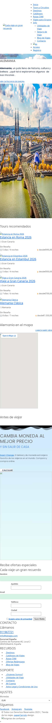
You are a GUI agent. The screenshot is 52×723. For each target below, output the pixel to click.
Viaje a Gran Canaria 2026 (17, 281)
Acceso (36, 47)
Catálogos (38, 13)
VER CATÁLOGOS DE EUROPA (12, 81)
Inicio (35, 4)
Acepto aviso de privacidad (20, 619)
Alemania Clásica (11, 303)
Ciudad (14, 610)
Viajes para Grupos (42, 19)
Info (35, 22)
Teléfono (14, 602)
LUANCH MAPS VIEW (43, 330)
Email (2, 592)
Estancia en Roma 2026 (15, 237)
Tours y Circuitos (41, 7)
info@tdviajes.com (9, 635)
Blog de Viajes (43, 37)
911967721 (7, 632)
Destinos (37, 10)
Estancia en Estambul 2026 (18, 259)
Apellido (14, 584)
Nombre (3, 574)
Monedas (4, 696)
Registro (37, 50)
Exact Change (7, 455)
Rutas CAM (38, 16)
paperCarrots (20, 715)
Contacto (41, 40)
